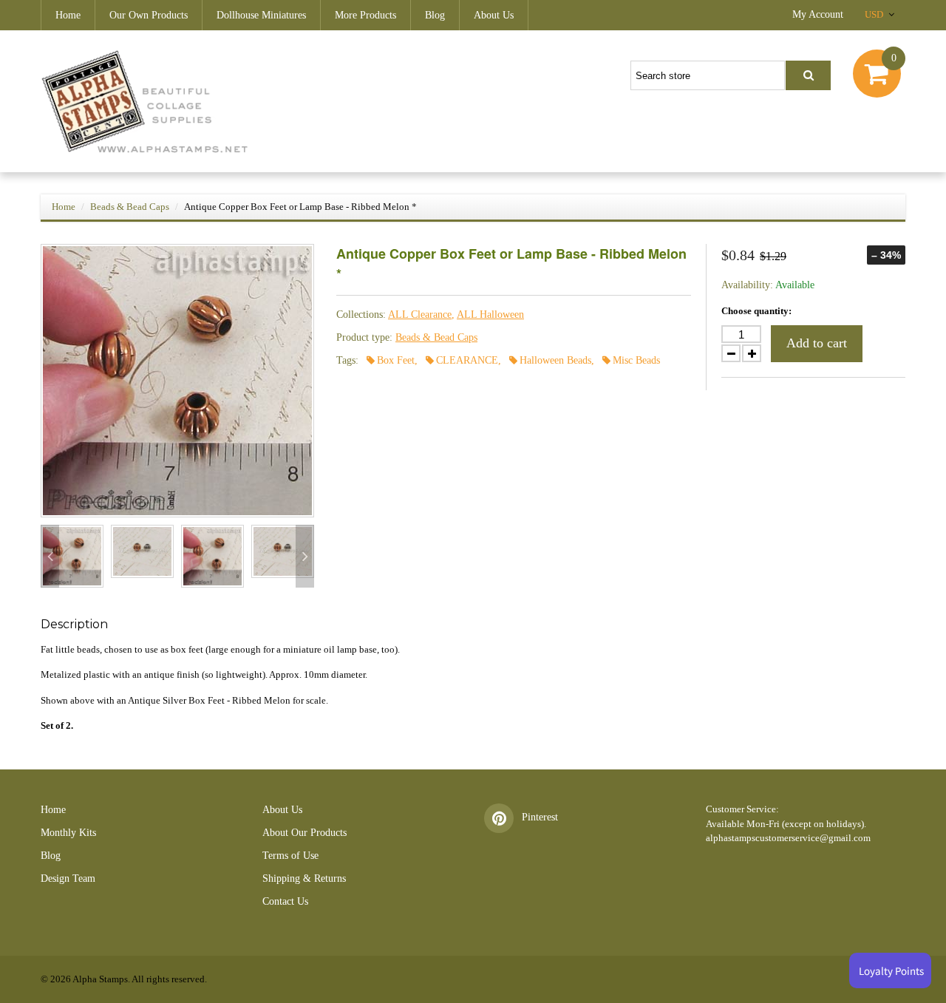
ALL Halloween (490, 314)
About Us (494, 15)
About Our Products (304, 832)
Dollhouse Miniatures (261, 15)
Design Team (68, 878)
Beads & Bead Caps (129, 206)
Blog (435, 15)
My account (817, 14)
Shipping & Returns (304, 878)
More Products (365, 15)
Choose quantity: (756, 310)
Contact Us (285, 901)
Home (68, 15)
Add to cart (816, 343)
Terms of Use (290, 855)
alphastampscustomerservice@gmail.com (788, 837)
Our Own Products (148, 15)
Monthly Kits (68, 832)
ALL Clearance (420, 314)
